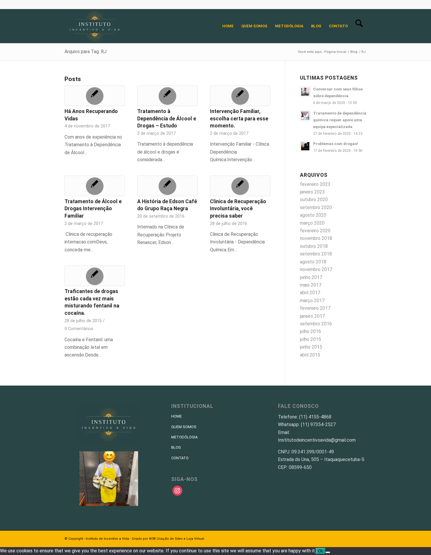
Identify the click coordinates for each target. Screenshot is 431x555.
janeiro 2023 (312, 192)
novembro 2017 (316, 269)
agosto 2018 (313, 262)
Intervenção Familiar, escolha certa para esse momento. (239, 118)
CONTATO (180, 458)
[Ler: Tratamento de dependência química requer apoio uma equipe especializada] (305, 115)
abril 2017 (310, 292)
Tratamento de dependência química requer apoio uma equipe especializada (339, 120)
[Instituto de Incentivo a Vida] (95, 26)
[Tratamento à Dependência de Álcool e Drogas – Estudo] (167, 95)
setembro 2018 (316, 254)
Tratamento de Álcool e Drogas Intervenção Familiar (93, 209)
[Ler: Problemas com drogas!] (305, 146)
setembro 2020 (316, 207)
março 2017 (312, 300)
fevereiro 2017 (315, 308)
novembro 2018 (316, 238)
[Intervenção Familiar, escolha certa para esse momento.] (240, 95)
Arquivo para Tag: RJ (85, 51)
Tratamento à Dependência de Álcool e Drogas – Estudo (166, 118)
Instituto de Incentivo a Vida (107, 539)
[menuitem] (227, 26)
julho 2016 (310, 331)
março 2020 (312, 223)
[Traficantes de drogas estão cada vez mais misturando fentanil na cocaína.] (95, 275)
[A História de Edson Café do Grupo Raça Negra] (167, 186)
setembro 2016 (316, 324)
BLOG (176, 447)
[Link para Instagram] (362, 4)
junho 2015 (311, 347)
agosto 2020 (313, 215)
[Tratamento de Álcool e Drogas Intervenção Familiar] (95, 186)
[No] (327, 552)
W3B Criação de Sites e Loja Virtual (176, 539)
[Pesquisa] (359, 26)
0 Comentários (79, 328)
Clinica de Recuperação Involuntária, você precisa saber (238, 209)
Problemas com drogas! (335, 143)
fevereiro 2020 (315, 230)
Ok (320, 551)
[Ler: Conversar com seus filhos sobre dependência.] (305, 91)
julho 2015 (310, 339)
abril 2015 (310, 355)
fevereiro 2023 (315, 184)
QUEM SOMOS (183, 427)
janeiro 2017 (312, 316)
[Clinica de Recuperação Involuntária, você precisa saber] (240, 186)
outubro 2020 (314, 199)
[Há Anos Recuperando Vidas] (95, 95)
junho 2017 (311, 277)
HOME (176, 416)
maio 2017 (310, 285)
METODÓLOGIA (184, 437)
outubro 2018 (314, 246)
